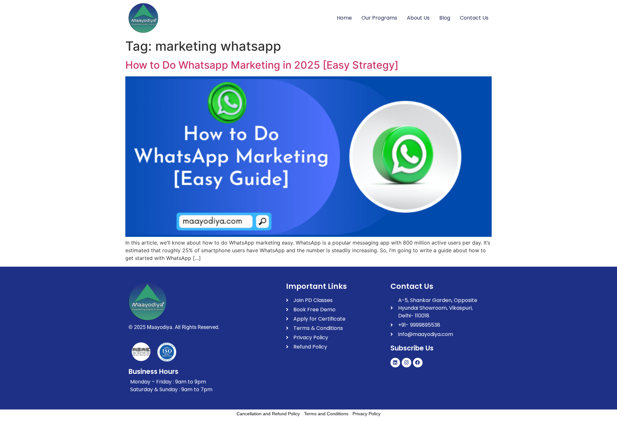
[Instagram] (406, 362)
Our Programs (379, 18)
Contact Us (474, 18)
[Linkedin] (395, 362)
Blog (444, 18)
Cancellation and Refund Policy (268, 413)
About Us (418, 18)
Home (344, 18)
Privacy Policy (366, 413)
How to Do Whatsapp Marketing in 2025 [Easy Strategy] (261, 65)
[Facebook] (418, 362)
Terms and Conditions (326, 413)
